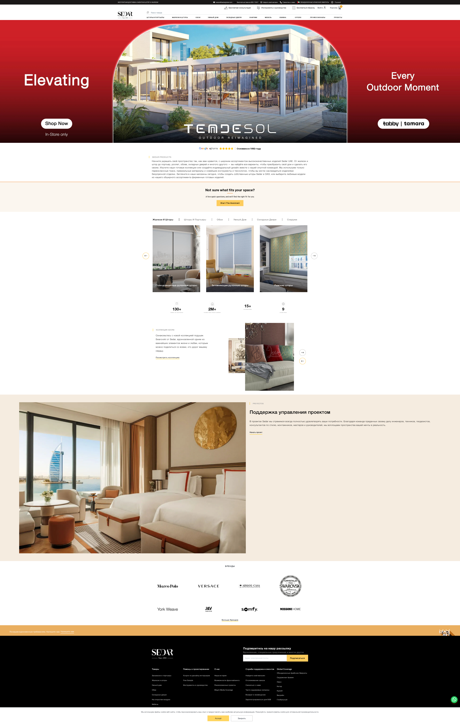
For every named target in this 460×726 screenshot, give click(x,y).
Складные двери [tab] (266, 218)
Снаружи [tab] (292, 218)
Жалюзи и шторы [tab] (163, 218)
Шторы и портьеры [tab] (195, 218)
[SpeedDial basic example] (454, 699)
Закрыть (242, 718)
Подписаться (297, 656)
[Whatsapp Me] (454, 701)
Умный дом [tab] (240, 218)
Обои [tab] (220, 218)
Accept (218, 718)
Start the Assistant (230, 202)
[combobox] (245, 12)
